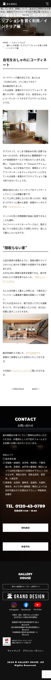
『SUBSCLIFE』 (14, 206)
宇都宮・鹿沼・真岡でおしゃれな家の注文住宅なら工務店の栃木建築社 (25, 616)
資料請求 (25, 527)
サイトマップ (13, 650)
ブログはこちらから (20, 370)
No (27, 14)
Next (35, 388)
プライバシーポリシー (33, 650)
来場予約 (25, 546)
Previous (18, 388)
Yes (23, 14)
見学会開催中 (32, 352)
